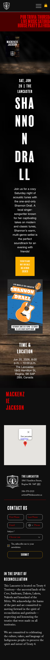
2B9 (38, 484)
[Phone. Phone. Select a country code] (30, 525)
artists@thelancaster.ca (32, 495)
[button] (45, 5)
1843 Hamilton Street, (32, 481)
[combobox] (25, 537)
